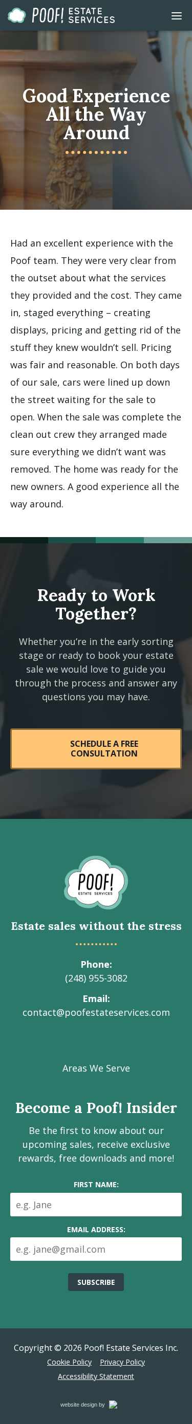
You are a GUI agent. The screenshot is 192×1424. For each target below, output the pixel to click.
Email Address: (96, 1229)
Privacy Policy (122, 1362)
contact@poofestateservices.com (96, 1012)
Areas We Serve (96, 1068)
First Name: (96, 1184)
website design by (93, 1406)
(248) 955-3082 (96, 978)
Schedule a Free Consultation (104, 748)
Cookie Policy (69, 1362)
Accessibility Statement (96, 1376)
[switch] (176, 15)
